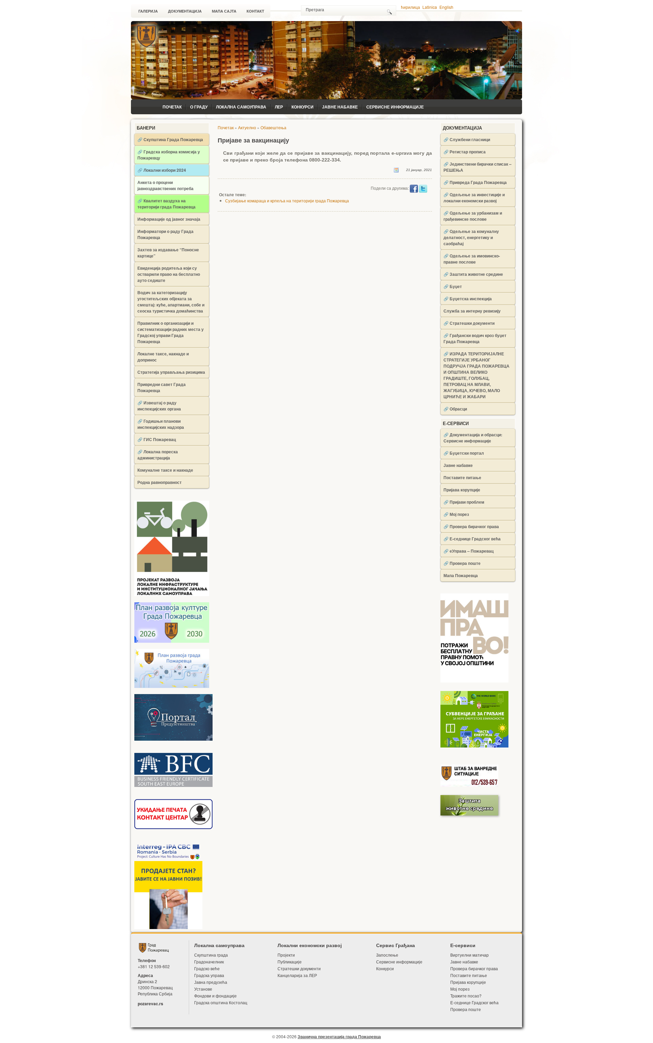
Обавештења (273, 127)
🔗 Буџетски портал (463, 453)
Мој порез (460, 989)
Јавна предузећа (210, 982)
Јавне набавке (340, 107)
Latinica (429, 7)
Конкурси (302, 107)
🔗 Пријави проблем (463, 502)
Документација (185, 11)
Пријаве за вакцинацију (253, 140)
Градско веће (207, 968)
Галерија (148, 11)
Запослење (387, 955)
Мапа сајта (224, 11)
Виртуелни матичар (469, 955)
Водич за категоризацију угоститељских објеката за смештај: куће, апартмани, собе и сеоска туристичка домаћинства (170, 301)
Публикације (290, 961)
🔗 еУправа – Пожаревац (468, 551)
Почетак (172, 107)
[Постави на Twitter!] (423, 188)
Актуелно (247, 127)
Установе (203, 989)
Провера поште (465, 1009)
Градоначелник (209, 961)
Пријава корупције (461, 490)
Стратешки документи (299, 968)
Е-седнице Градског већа (474, 1002)
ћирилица (410, 7)
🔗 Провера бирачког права (471, 526)
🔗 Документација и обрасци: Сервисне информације (472, 438)
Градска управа (209, 975)
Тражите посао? (466, 995)
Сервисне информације (395, 107)
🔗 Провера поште (462, 563)
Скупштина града (211, 955)
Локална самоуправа (241, 107)
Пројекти (286, 955)
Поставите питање (462, 477)
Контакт (255, 11)
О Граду (198, 107)
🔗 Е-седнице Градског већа (472, 539)
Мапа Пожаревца (460, 575)
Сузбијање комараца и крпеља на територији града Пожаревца (287, 200)
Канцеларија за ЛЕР (297, 975)
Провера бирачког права (474, 968)
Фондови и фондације (215, 995)
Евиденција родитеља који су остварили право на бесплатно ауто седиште (168, 274)
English (446, 7)
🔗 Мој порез (456, 514)
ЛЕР (279, 107)
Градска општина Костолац (220, 1002)
